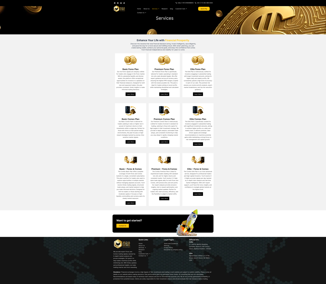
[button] (155, 9)
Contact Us (140, 12)
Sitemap (166, 245)
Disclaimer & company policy (173, 249)
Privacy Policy (168, 247)
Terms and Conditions (171, 243)
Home (139, 9)
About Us (146, 9)
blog (171, 9)
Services (154, 9)
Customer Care (180, 9)
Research (164, 9)
